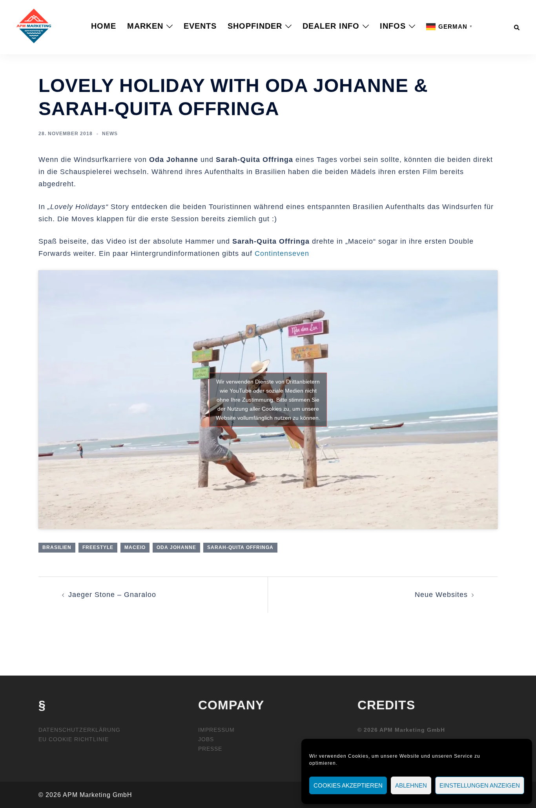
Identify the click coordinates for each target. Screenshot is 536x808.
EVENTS (200, 26)
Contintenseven (282, 253)
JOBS (206, 739)
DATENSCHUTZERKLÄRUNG (79, 730)
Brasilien (56, 547)
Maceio (135, 547)
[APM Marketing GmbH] (34, 25)
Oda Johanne (176, 547)
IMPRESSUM (216, 730)
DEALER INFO (331, 26)
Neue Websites (441, 595)
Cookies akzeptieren (348, 785)
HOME (103, 26)
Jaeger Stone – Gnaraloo (112, 595)
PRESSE (210, 749)
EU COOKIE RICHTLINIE (73, 739)
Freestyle (97, 547)
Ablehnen (411, 785)
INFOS (393, 26)
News (110, 133)
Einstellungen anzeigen (479, 785)
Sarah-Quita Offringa (240, 547)
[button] (517, 26)
